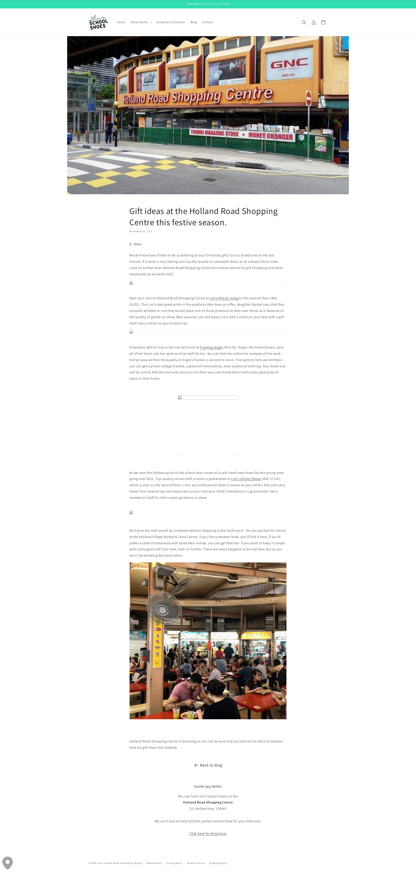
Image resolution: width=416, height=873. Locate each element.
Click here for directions (208, 833)
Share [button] (138, 244)
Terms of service (196, 862)
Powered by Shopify (131, 863)
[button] (141, 22)
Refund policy (154, 862)
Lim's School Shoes (109, 863)
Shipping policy (218, 862)
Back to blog (211, 765)
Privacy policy (174, 862)
